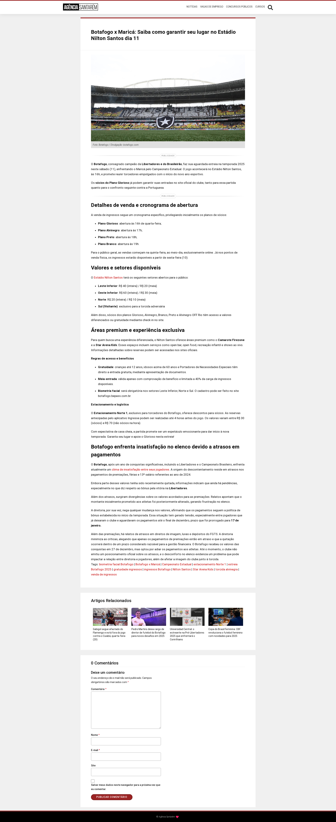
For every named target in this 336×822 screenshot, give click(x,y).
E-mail (95, 750)
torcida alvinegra (226, 569)
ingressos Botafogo (157, 569)
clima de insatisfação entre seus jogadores (140, 469)
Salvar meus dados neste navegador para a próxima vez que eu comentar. (125, 787)
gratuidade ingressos (128, 569)
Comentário (98, 689)
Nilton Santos (182, 569)
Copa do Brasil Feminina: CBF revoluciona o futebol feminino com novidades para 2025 (225, 632)
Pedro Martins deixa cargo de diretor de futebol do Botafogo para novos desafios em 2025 (148, 632)
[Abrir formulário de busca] (270, 7)
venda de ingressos (104, 574)
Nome (95, 735)
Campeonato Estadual (176, 564)
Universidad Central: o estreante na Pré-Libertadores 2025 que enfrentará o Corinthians (187, 634)
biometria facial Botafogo (116, 564)
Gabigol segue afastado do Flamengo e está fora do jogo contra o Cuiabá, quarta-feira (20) (109, 634)
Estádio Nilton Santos (108, 277)
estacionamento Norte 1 (210, 564)
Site (93, 765)
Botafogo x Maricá (147, 564)
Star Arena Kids (203, 569)
